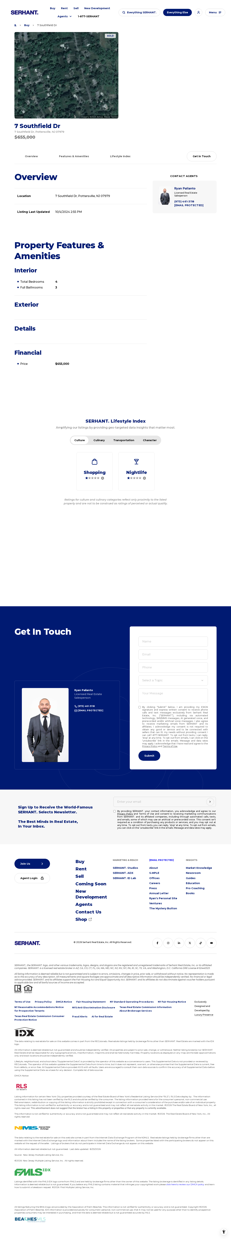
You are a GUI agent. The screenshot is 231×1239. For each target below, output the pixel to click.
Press (153, 888)
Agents (63, 16)
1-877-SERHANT (88, 16)
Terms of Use (170, 746)
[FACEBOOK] (157, 943)
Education (193, 883)
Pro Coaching (195, 888)
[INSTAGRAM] (168, 943)
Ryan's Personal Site (163, 898)
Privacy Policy (150, 746)
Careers (154, 883)
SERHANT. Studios (125, 868)
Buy (52, 8)
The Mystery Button (163, 908)
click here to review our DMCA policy (185, 1184)
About (153, 868)
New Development (97, 8)
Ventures (155, 903)
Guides (190, 878)
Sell (76, 8)
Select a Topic (152, 680)
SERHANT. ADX (123, 873)
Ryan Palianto (83, 690)
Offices (154, 878)
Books (190, 893)
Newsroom (193, 873)
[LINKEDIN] (179, 943)
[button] (139, 12)
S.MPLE (154, 873)
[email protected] (161, 860)
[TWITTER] (190, 943)
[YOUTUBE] (211, 943)
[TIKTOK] (201, 943)
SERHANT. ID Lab (124, 878)
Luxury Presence (204, 1014)
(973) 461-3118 (86, 706)
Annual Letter (159, 893)
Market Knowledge (199, 868)
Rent (64, 8)
